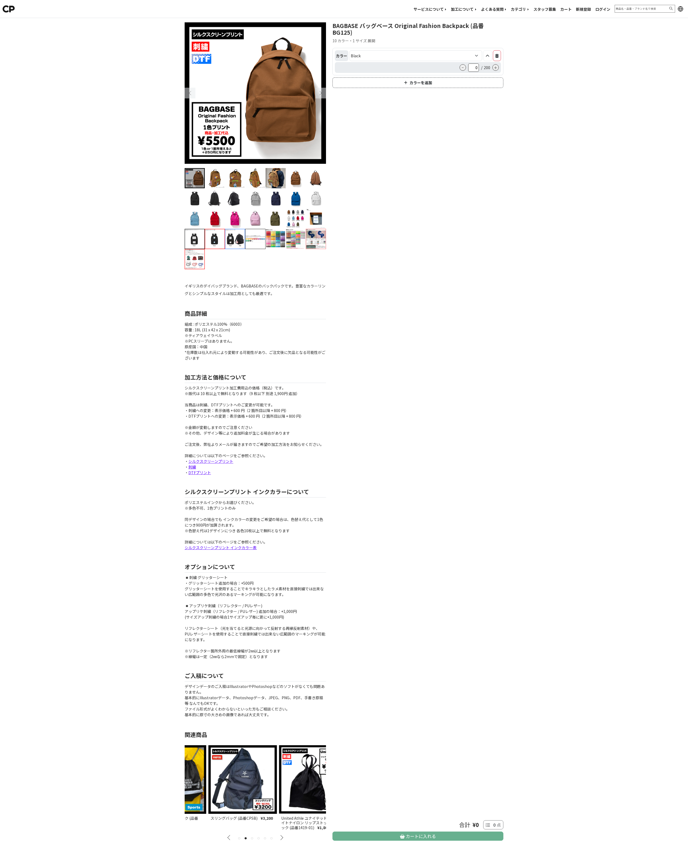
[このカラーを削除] (497, 55)
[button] (680, 8)
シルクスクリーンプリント (210, 461)
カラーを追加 (421, 82)
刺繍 (192, 467)
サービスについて (429, 9)
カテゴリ (518, 9)
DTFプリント (199, 472)
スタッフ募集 (544, 9)
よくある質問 (492, 9)
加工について (462, 9)
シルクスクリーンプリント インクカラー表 (221, 547)
